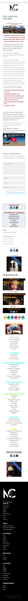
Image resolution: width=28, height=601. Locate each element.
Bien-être (14, 345)
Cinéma (5, 519)
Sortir (14, 220)
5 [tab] (15, 291)
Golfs (14, 409)
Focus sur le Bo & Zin (8, 238)
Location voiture (14, 421)
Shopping (14, 343)
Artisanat (5, 541)
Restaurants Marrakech (9, 527)
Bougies (14, 366)
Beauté (5, 540)
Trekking (14, 396)
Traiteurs (5, 508)
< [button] (5, 285)
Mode (4, 536)
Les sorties (14, 341)
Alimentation (6, 545)
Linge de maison (14, 368)
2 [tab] (10, 291)
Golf (4, 566)
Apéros (5, 510)
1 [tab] (11, 306)
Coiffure (5, 557)
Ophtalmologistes (14, 438)
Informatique (14, 390)
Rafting (14, 401)
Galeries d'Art (14, 384)
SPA (4, 555)
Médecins (14, 433)
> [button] (22, 285)
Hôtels (4, 585)
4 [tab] (14, 291)
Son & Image (14, 388)
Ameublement (14, 364)
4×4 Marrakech (7, 573)
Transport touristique (14, 423)
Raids (14, 398)
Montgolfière (14, 411)
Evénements (14, 216)
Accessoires (14, 378)
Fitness (5, 559)
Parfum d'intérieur (14, 376)
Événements (14, 347)
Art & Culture (6, 543)
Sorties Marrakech (7, 529)
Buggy (4, 568)
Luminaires (14, 370)
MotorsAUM (6, 37)
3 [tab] (12, 291)
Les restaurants (14, 339)
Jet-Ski (14, 403)
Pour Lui (14, 357)
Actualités (14, 214)
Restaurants (14, 218)
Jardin (14, 374)
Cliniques (14, 434)
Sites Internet (14, 419)
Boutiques (14, 222)
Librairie (14, 386)
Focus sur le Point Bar (8, 243)
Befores (5, 511)
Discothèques (6, 513)
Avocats (14, 442)
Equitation (5, 575)
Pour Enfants (14, 358)
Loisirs (14, 349)
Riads (4, 587)
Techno (5, 547)
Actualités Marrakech (8, 526)
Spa (14, 224)
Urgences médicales (14, 431)
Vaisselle (14, 372)
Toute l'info (14, 337)
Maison (4, 538)
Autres (4, 549)
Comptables (14, 446)
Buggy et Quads (14, 399)
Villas (4, 589)
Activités (14, 226)
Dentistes (14, 436)
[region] (13, 285)
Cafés (4, 515)
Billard (14, 413)
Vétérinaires (14, 440)
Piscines (14, 407)
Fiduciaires (14, 444)
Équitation (14, 405)
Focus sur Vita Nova (8, 241)
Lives (4, 517)
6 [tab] (17, 291)
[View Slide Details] (13, 285)
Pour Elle (14, 355)
